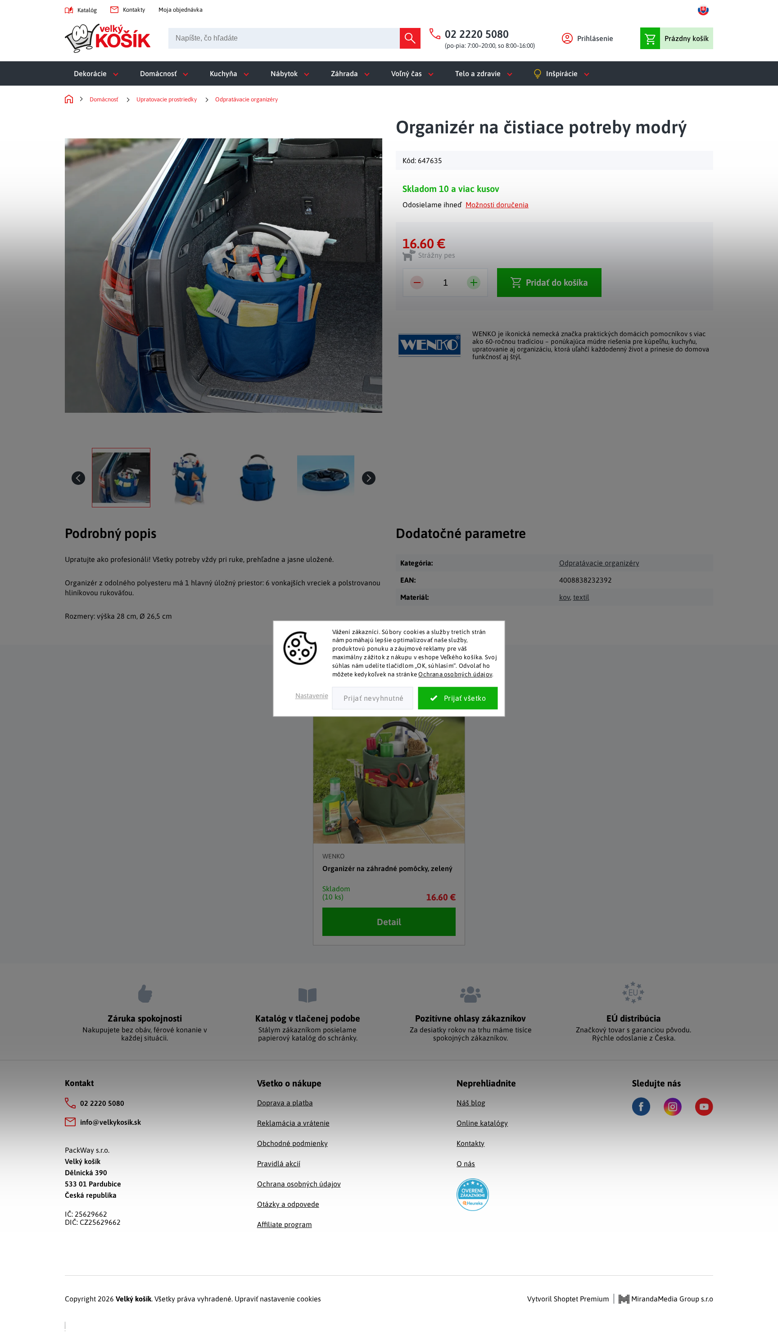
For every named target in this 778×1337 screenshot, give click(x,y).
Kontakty (134, 9)
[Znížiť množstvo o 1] (417, 282)
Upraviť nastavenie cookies (278, 1299)
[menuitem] (98, 73)
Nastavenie (311, 695)
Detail (389, 922)
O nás (466, 1163)
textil (581, 597)
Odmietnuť (372, 698)
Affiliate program (284, 1224)
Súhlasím (458, 698)
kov (564, 597)
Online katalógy (482, 1123)
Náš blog (471, 1103)
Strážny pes (436, 255)
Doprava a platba (285, 1103)
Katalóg (87, 10)
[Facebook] (641, 1106)
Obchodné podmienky (292, 1143)
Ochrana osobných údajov (455, 674)
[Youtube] (704, 1107)
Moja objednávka (180, 9)
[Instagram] (673, 1107)
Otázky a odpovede (288, 1204)
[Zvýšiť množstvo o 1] (473, 282)
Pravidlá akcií (278, 1163)
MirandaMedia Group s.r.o (671, 1299)
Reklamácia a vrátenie (293, 1123)
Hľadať (410, 38)
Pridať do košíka (557, 282)
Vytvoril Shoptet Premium (568, 1299)
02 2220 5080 (102, 1103)
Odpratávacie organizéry (599, 563)
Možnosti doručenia (497, 205)
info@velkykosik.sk (110, 1122)
